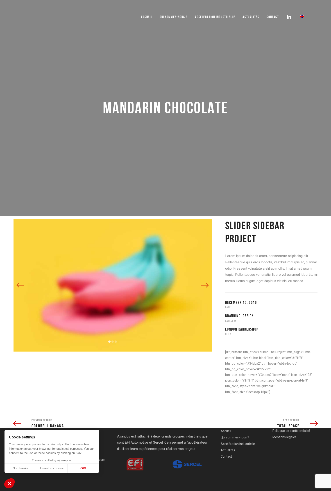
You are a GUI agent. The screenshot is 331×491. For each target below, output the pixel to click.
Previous (20, 285)
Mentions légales (284, 437)
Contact (273, 17)
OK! (83, 468)
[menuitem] (302, 16)
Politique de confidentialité (291, 431)
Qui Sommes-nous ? (173, 17)
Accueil (146, 17)
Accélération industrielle (215, 17)
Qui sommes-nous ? (235, 437)
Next (204, 285)
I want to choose (51, 468)
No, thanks (20, 468)
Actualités (251, 17)
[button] (9, 483)
